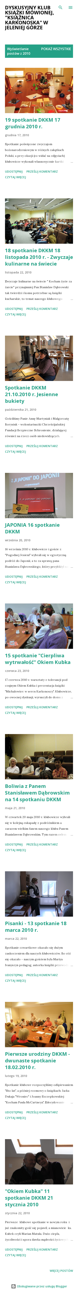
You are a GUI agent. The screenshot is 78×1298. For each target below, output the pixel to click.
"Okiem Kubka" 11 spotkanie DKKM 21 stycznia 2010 (29, 1198)
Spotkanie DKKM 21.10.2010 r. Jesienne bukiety (31, 394)
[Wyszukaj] (60, 7)
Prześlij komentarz (42, 171)
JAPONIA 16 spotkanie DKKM (32, 528)
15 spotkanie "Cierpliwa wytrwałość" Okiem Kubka (38, 658)
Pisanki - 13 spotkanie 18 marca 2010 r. (36, 926)
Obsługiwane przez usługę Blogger (41, 1286)
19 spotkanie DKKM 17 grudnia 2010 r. (32, 123)
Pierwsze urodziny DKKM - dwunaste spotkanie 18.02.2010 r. (37, 1060)
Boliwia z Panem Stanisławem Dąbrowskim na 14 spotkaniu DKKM (37, 793)
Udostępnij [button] (14, 171)
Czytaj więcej (15, 177)
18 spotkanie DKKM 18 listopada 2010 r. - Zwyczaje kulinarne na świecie (39, 257)
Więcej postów (61, 1271)
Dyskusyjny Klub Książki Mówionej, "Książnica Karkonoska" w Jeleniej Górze (29, 17)
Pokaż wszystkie (56, 49)
